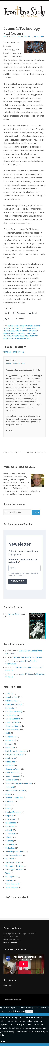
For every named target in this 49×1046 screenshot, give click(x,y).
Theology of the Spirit (14, 869)
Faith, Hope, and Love (14, 754)
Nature (8, 794)
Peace (8, 805)
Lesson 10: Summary (12, 452)
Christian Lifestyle (12, 718)
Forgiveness (10, 758)
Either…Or (9, 747)
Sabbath (8, 830)
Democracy (10, 740)
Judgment (9, 787)
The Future (9, 858)
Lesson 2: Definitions (35, 452)
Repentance (10, 819)
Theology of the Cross (14, 866)
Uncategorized (11, 876)
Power (8, 808)
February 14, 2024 (24, 37)
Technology (10, 848)
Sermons (9, 840)
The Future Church (12, 862)
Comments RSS (18, 352)
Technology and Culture (26, 333)
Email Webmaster (10, 942)
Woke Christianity (12, 884)
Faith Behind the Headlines (16, 751)
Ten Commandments (13, 855)
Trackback (7, 352)
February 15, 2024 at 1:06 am (16, 363)
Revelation (9, 826)
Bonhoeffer (10, 708)
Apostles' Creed (12, 697)
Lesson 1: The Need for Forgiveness (27, 657)
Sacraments (10, 833)
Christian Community (13, 711)
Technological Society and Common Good (24, 326)
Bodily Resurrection (13, 704)
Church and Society (13, 726)
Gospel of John (11, 779)
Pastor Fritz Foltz (9, 37)
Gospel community (13, 776)
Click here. (7, 985)
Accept (29, 1011)
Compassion (10, 736)
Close (2, 1041)
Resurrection (10, 823)
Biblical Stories (11, 700)
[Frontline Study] (24, 17)
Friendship (9, 765)
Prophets (9, 815)
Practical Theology (13, 812)
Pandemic (9, 801)
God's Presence (12, 772)
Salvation (9, 837)
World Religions (11, 887)
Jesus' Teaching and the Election (18, 783)
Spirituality (9, 844)
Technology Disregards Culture (15, 336)
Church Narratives (12, 729)
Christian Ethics (11, 715)
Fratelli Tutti (10, 762)
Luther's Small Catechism (15, 790)
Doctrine (8, 744)
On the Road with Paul (14, 797)
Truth (7, 873)
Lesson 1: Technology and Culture (21, 30)
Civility (8, 733)
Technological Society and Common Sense (19, 328)
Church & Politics (12, 722)
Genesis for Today (12, 769)
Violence (8, 880)
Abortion (9, 693)
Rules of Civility (14, 614)
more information (16, 1011)
